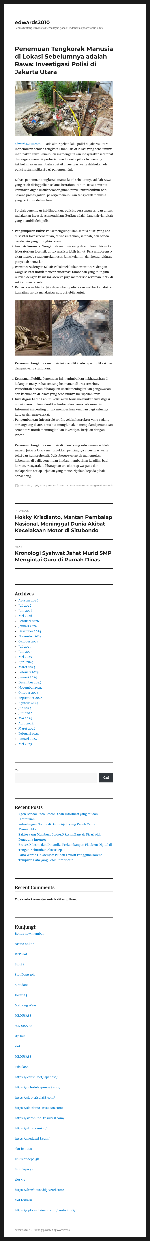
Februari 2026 (28, 621)
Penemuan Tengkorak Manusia (94, 485)
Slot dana (22, 985)
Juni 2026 (25, 610)
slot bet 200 (23, 1149)
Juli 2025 (24, 646)
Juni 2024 (25, 713)
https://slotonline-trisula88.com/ (39, 1118)
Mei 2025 (25, 657)
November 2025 (30, 636)
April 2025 (25, 662)
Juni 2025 (25, 651)
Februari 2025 (28, 672)
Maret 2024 (26, 728)
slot (17, 1046)
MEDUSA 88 (23, 1026)
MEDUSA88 (23, 1015)
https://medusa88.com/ (32, 1138)
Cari (17, 770)
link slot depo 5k (27, 1159)
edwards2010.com (28, 144)
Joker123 (21, 995)
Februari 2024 (28, 733)
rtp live (20, 1036)
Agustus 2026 (28, 600)
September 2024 (30, 698)
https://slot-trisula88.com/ (35, 1097)
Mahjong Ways (25, 1005)
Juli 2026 (24, 605)
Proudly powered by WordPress (51, 1230)
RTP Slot (21, 954)
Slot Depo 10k (25, 974)
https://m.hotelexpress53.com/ (38, 1087)
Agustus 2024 (28, 703)
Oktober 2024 (28, 692)
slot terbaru (23, 1200)
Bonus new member (29, 933)
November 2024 (30, 687)
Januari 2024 (27, 739)
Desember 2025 (29, 631)
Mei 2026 (25, 616)
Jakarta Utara (67, 485)
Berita (52, 485)
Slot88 (19, 964)
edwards (25, 485)
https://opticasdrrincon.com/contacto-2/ (45, 1210)
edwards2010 (32, 22)
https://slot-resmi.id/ (31, 1128)
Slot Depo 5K (24, 1169)
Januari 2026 (27, 626)
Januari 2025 (27, 677)
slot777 (20, 1179)
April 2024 (25, 723)
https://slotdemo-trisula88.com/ (39, 1108)
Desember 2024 (29, 682)
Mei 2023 (25, 744)
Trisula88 (22, 1067)
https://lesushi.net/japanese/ (36, 1077)
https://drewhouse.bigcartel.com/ (39, 1190)
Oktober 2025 (28, 641)
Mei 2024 (25, 718)
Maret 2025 (26, 667)
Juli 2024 (24, 708)
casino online (24, 944)
